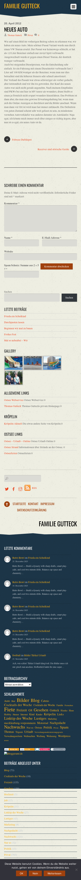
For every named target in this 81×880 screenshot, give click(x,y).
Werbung (41, 736)
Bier (13, 701)
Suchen (8, 291)
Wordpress (64, 736)
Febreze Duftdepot (19, 139)
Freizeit (22, 710)
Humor (16, 714)
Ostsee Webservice (14, 400)
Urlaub (28, 732)
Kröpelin (50, 714)
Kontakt (33, 504)
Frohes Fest (10, 334)
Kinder (39, 714)
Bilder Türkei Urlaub (35, 655)
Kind (31, 714)
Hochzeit (9, 794)
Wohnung (52, 736)
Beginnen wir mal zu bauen (18, 328)
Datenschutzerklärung (32, 510)
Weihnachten (29, 736)
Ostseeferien (10, 453)
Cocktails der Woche (18, 705)
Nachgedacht (57, 723)
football (16, 655)
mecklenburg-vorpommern (20, 723)
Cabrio (45, 701)
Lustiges (40, 718)
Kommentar (12, 203)
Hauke (64, 710)
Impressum (47, 504)
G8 (30, 710)
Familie (60, 705)
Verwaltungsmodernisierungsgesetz (48, 732)
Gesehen (41, 710)
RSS (34, 488)
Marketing (52, 718)
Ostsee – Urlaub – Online (17, 441)
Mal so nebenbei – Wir (16, 340)
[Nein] (76, 870)
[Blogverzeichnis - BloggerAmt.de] (13, 753)
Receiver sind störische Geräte (56, 149)
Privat (30, 35)
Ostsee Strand (11, 447)
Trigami (19, 731)
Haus (71, 710)
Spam (64, 727)
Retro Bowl (18, 557)
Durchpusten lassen (14, 322)
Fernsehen (69, 705)
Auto (7, 701)
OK (21, 873)
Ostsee (38, 727)
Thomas (9, 732)
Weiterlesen (54, 873)
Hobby (7, 714)
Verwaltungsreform (13, 736)
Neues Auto (16, 29)
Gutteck (54, 710)
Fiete (9, 709)
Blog (35, 700)
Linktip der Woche (18, 718)
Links (60, 714)
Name (8, 238)
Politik (48, 727)
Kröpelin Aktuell (13, 423)
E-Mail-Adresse (51, 238)
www (6, 740)
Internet (24, 714)
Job (6, 800)
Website (8, 251)
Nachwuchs (14, 727)
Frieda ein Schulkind (15, 316)
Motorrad (42, 723)
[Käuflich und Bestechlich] (11, 750)
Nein (35, 873)
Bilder (23, 700)
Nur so (30, 727)
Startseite (19, 504)
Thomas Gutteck (15, 35)
